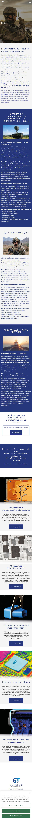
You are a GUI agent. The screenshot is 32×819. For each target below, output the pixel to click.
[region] (16, 805)
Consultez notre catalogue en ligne (16, 464)
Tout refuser (16, 810)
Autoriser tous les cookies (16, 815)
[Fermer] (30, 793)
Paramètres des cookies (16, 805)
